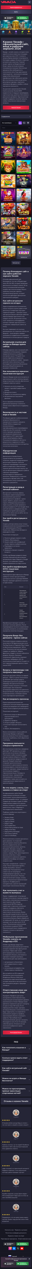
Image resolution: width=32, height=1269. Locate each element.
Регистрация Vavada (16, 1032)
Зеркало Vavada (16, 107)
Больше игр (16, 263)
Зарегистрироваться (16, 7)
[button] (2, 25)
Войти (16, 12)
